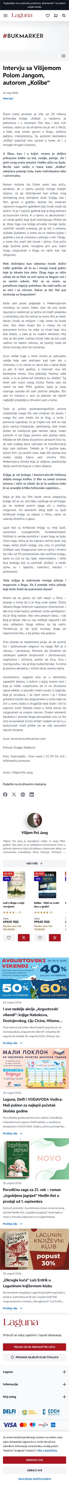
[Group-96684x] (51, 1412)
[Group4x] (33, 1425)
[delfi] (9, 1412)
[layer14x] (53, 1425)
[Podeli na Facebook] (5, 794)
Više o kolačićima (47, 1450)
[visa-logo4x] (10, 1425)
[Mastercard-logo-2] (23, 1425)
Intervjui (8, 98)
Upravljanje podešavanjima (34, 1478)
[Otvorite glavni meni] (5, 15)
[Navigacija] (34, 55)
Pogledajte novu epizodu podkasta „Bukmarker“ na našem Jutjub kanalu (34, 5)
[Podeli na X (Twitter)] (14, 794)
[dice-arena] (29, 1412)
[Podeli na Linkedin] (31, 794)
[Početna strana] (23, 15)
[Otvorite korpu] (56, 15)
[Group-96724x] (43, 1425)
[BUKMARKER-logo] (23, 36)
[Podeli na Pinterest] (23, 794)
